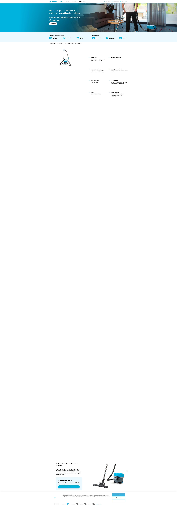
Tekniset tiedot (52, 43)
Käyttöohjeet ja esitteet (69, 43)
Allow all (118, 494)
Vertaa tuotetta (60, 43)
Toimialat (67, 1)
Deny (119, 500)
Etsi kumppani (78, 43)
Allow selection (118, 497)
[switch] (77, 504)
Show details (98, 504)
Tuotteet (61, 1)
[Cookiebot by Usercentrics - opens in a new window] (56, 504)
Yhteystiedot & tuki (82, 1)
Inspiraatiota (74, 1)
